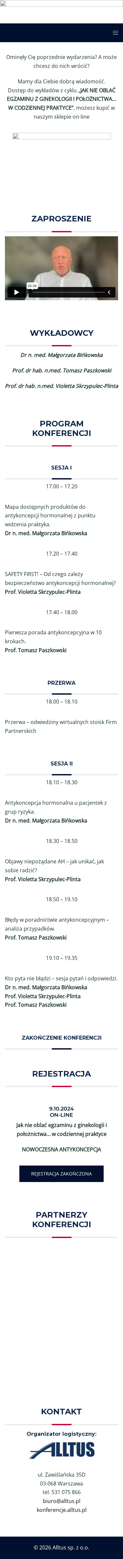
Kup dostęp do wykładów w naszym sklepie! (62, 182)
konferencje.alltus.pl (62, 1510)
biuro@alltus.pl (61, 1501)
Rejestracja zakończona (61, 1173)
